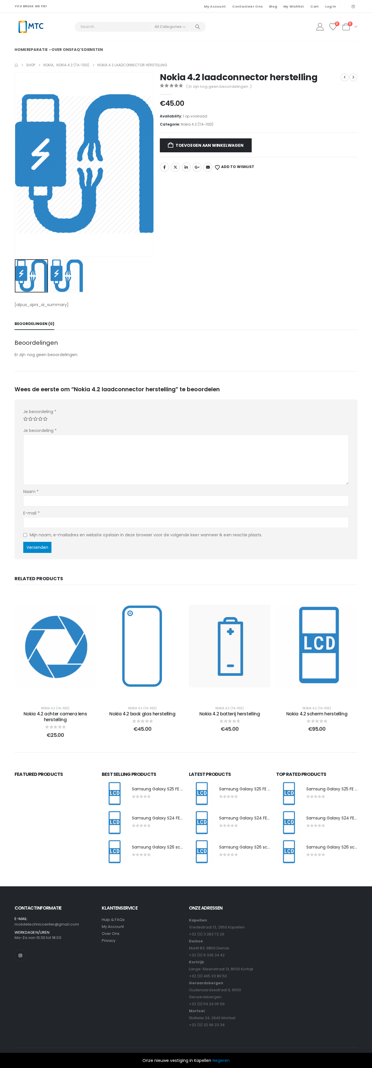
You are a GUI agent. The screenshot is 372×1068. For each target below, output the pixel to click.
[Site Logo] (31, 27)
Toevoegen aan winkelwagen (210, 145)
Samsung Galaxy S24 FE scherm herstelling (175, 818)
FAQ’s (77, 49)
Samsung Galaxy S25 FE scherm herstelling (175, 789)
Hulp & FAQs (113, 919)
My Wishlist (293, 6)
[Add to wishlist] (87, 600)
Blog (273, 6)
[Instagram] (353, 6)
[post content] (55, 646)
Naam (31, 491)
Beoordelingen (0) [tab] (34, 323)
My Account (215, 6)
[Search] (197, 27)
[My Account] (319, 27)
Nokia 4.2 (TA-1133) (197, 124)
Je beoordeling (39, 412)
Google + (197, 167)
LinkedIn (186, 167)
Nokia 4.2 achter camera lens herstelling (55, 717)
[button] (16, 164)
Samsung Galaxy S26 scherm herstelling (172, 847)
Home (20, 49)
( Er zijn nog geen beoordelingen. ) (219, 86)
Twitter (175, 167)
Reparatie (37, 49)
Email (207, 167)
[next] (353, 77)
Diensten (93, 49)
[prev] (345, 77)
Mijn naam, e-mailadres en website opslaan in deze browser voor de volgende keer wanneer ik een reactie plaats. (146, 535)
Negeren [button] (221, 1060)
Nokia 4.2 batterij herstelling (229, 714)
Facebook (164, 167)
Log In (330, 6)
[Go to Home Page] (16, 65)
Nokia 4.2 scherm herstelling (317, 714)
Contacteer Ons (247, 6)
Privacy (108, 940)
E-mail (31, 513)
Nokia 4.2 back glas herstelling (142, 714)
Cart (314, 6)
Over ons (61, 49)
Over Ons (111, 933)
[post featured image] (114, 794)
